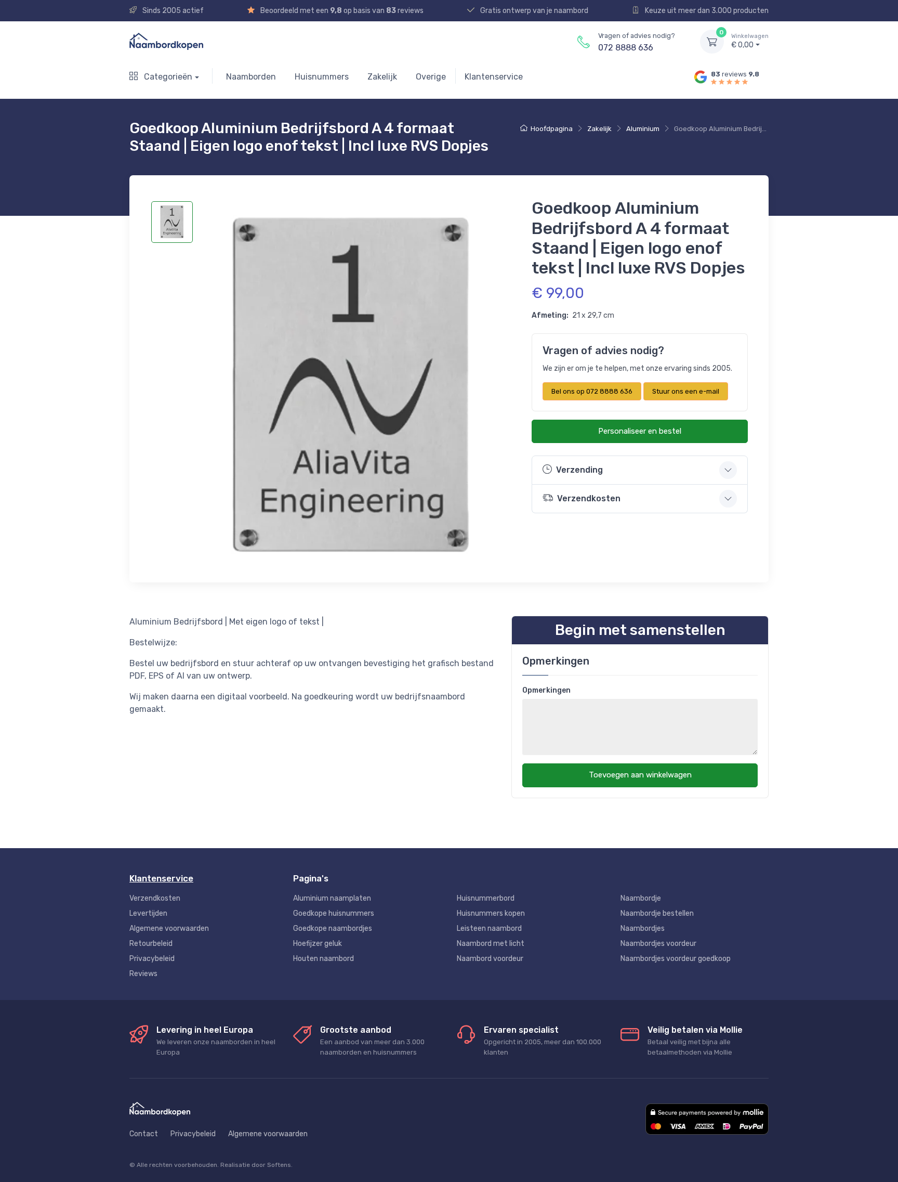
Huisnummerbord (485, 898)
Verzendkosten (154, 898)
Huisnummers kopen (491, 913)
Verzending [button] (579, 470)
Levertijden (148, 913)
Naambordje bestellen (657, 913)
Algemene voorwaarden (169, 928)
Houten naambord (323, 958)
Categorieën (167, 77)
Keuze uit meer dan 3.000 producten (706, 10)
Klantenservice (494, 77)
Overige (431, 77)
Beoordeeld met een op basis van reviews (341, 10)
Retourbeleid (151, 943)
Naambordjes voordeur (658, 943)
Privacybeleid (152, 958)
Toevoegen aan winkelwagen (640, 775)
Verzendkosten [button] (588, 498)
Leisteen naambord (489, 928)
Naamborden (251, 77)
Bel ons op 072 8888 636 (591, 391)
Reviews (143, 973)
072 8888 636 (625, 48)
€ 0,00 (750, 41)
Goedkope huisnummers (333, 913)
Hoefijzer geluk (317, 943)
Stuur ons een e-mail (685, 391)
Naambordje (640, 898)
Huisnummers (322, 77)
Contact (143, 1133)
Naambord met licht (490, 943)
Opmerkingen (546, 690)
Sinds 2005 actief (172, 10)
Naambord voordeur (490, 958)
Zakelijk (382, 77)
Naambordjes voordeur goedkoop (675, 958)
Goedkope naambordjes (332, 928)
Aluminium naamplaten (332, 898)
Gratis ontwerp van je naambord (533, 10)
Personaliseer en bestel (639, 431)
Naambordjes (642, 928)
